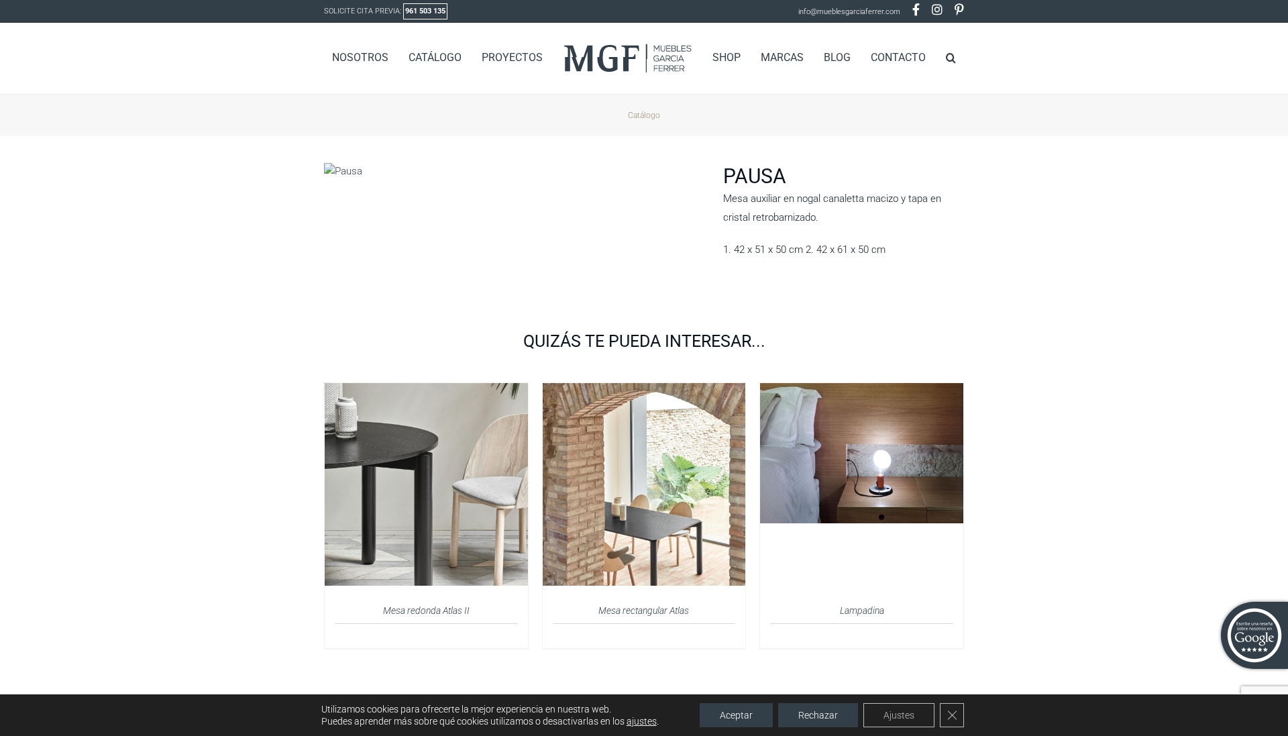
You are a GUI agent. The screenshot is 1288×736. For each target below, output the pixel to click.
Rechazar (818, 715)
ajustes (642, 721)
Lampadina (862, 610)
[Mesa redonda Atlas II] (426, 391)
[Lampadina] (861, 391)
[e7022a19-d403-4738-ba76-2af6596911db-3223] (513, 171)
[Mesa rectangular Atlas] (644, 391)
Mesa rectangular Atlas (643, 610)
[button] (929, 58)
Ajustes (898, 715)
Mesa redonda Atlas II (426, 610)
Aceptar (736, 715)
